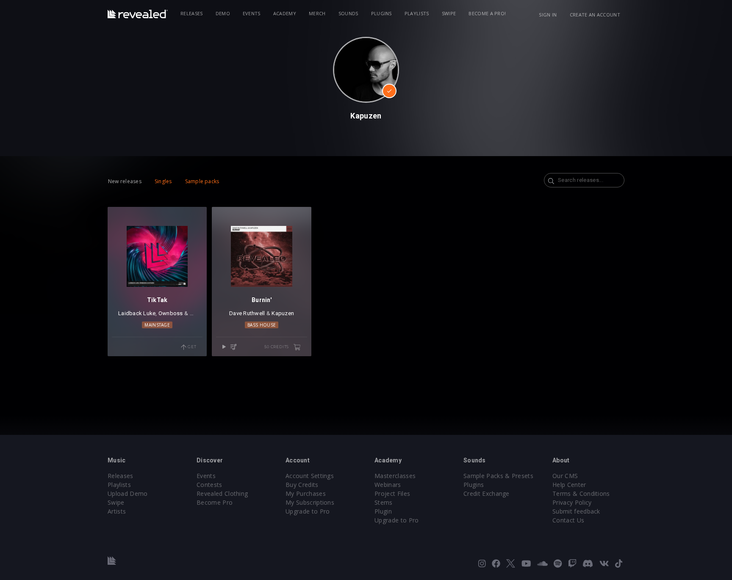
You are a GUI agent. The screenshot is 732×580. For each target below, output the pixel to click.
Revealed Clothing (222, 493)
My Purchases (306, 493)
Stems (383, 502)
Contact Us (568, 520)
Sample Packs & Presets (498, 476)
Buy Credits (302, 485)
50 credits (277, 346)
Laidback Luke (136, 313)
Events (252, 13)
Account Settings (310, 476)
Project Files (392, 493)
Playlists (417, 13)
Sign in (548, 14)
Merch (317, 13)
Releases (191, 13)
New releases (124, 181)
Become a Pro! (487, 13)
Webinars (387, 485)
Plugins (381, 13)
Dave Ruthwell (247, 313)
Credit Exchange (486, 493)
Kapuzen (283, 313)
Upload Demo (128, 493)
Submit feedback (576, 511)
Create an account (595, 14)
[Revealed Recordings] (138, 13)
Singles (163, 181)
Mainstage (157, 325)
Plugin (383, 511)
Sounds (348, 13)
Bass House (261, 325)
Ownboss (170, 313)
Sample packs (202, 181)
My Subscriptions (310, 502)
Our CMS (565, 476)
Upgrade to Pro (308, 511)
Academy (284, 13)
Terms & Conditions (581, 493)
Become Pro (215, 502)
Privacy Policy (571, 502)
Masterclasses (395, 476)
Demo (223, 13)
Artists (117, 511)
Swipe (449, 13)
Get (191, 346)
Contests (209, 485)
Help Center (569, 485)
